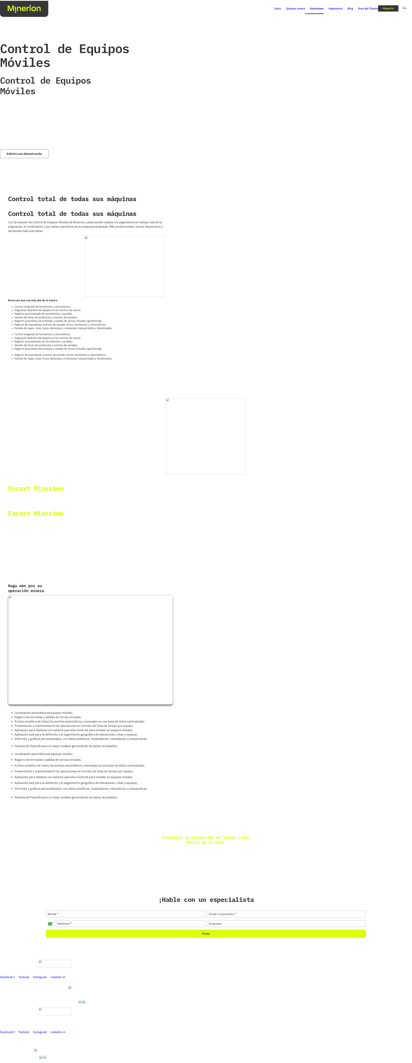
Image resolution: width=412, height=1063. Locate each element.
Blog (350, 8)
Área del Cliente (368, 8)
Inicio (277, 8)
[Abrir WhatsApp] (404, 1055)
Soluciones (317, 8)
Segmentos (335, 8)
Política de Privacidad (90, 970)
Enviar (206, 933)
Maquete (388, 8)
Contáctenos (56, 970)
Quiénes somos (295, 8)
